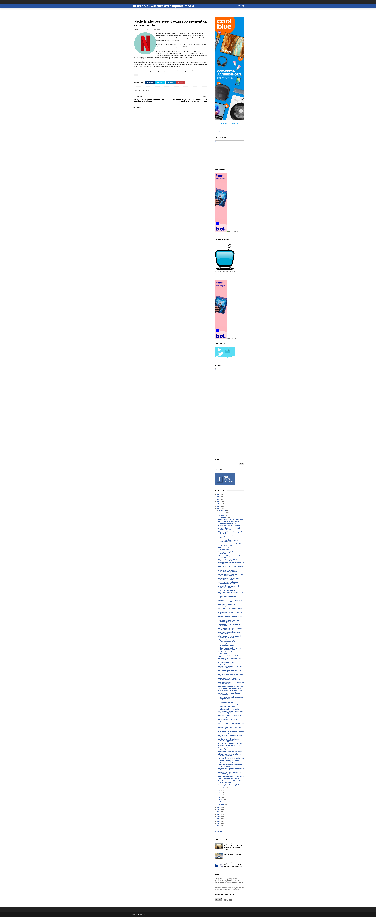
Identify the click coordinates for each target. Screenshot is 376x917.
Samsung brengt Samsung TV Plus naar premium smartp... (230, 575)
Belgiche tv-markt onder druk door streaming (230, 716)
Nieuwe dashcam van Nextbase (229, 526)
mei (220, 795)
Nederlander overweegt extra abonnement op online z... (229, 571)
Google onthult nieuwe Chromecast (231, 519)
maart (221, 799)
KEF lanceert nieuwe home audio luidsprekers (229, 548)
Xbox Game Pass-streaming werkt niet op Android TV (230, 601)
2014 (219, 819)
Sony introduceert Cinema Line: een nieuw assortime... (231, 724)
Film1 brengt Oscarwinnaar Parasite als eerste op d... (231, 732)
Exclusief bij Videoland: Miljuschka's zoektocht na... (231, 563)
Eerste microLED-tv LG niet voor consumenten (229, 671)
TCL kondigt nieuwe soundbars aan (230, 709)
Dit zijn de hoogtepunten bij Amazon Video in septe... (231, 736)
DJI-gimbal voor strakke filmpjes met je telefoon (229, 529)
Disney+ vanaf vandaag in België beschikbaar (229, 659)
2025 (219, 497)
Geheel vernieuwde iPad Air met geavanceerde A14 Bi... (229, 649)
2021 (219, 506)
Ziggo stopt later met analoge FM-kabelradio (230, 533)
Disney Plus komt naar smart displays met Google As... (228, 522)
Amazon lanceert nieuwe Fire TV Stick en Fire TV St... (229, 544)
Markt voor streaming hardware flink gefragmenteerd (229, 706)
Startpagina (218, 831)
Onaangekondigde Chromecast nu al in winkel (231, 552)
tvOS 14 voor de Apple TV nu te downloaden (229, 625)
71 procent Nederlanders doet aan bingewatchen (230, 698)
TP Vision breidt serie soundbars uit (231, 758)
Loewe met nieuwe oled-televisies (230, 686)
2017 (219, 812)
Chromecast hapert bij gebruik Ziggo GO (229, 556)
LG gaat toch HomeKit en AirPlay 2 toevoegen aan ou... (230, 702)
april (220, 797)
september (223, 517)
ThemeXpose (142, 914)
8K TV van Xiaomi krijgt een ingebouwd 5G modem (228, 583)
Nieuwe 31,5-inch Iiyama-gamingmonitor (227, 663)
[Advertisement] (229, 425)
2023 (219, 501)
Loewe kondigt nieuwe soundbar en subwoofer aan (231, 683)
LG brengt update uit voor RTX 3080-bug (231, 537)
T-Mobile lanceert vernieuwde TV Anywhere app (230, 765)
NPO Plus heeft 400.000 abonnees (230, 691)
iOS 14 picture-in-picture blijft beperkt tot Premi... (228, 579)
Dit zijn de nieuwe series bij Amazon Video (231, 675)
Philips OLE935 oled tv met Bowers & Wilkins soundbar (231, 769)
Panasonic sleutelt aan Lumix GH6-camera (230, 617)
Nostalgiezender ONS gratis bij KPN (231, 745)
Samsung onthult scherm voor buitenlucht (229, 748)
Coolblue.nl (218, 132)
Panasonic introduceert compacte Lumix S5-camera (230, 728)
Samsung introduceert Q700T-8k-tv (230, 785)
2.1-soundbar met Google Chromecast (227, 597)
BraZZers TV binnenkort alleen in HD (231, 776)
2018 (219, 809)
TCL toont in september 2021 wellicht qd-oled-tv (228, 621)
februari (222, 802)
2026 (219, 494)
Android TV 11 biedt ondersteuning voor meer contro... (230, 567)
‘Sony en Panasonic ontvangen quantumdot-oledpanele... (229, 761)
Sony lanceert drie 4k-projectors (229, 688)
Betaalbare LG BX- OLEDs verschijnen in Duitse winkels (229, 679)
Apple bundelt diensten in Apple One (231, 656)
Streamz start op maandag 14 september (229, 694)
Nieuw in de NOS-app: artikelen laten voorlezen (229, 587)
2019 (219, 807)
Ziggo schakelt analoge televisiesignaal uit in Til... (228, 641)
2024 (219, 499)
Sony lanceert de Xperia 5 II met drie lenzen (231, 609)
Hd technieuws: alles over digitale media (163, 6)
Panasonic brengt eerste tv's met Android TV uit (230, 667)
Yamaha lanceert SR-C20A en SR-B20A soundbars (229, 781)
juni (220, 792)
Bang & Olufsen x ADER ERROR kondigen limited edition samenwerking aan (233, 864)
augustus (222, 788)
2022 (219, 504)
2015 (219, 816)
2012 (219, 823)
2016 (219, 814)
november (222, 513)
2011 (219, 826)
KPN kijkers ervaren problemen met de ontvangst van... (231, 593)
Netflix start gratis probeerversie (230, 743)
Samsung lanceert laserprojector (230, 752)
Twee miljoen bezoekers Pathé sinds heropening (229, 541)
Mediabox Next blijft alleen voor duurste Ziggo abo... (229, 740)
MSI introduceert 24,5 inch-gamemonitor (227, 720)
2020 (219, 508)
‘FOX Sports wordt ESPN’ (226, 590)
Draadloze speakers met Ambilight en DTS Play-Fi (230, 773)
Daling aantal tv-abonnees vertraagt (227, 605)
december (222, 510)
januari (221, 804)
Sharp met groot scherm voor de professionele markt (229, 637)
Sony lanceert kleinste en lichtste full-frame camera (230, 629)
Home (135, 16)
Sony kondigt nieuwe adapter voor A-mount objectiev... (230, 712)
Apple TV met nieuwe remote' (229, 779)
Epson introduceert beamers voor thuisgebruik (230, 633)
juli (220, 790)
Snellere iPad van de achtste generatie (228, 652)
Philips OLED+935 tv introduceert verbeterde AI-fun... (229, 755)
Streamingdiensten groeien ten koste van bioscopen (229, 645)
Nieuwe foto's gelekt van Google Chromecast (230, 613)
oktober (222, 515)
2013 (219, 821)
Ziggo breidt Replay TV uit (227, 560)
